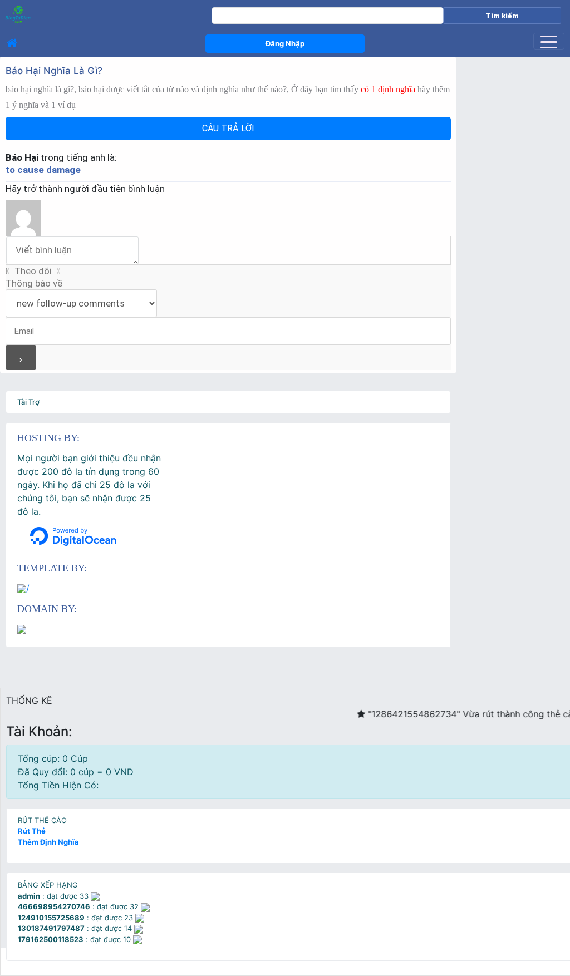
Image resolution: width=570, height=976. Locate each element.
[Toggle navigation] (548, 41)
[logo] (88, 14)
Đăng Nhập (285, 43)
